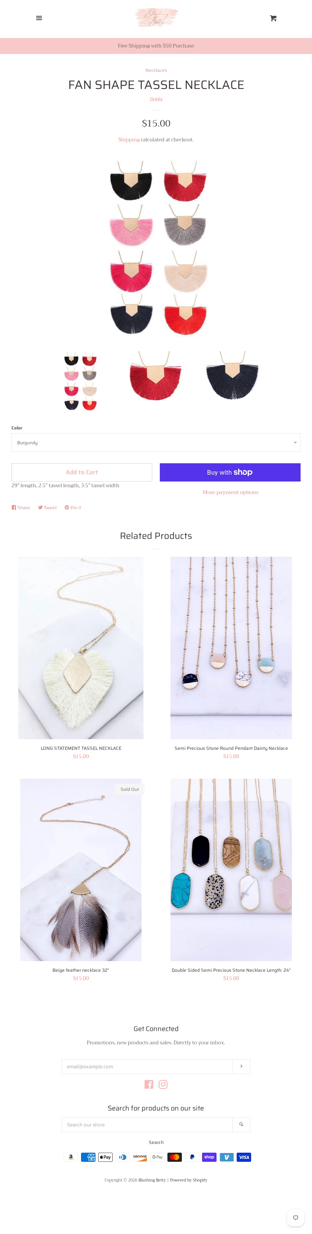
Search (156, 1142)
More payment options (230, 492)
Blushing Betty (152, 1180)
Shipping (129, 139)
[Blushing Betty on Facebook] (149, 1086)
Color (16, 427)
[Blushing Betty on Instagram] (163, 1086)
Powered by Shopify (188, 1180)
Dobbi (156, 99)
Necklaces (156, 70)
